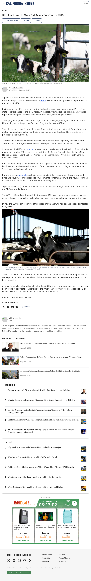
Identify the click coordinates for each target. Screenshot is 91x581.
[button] (74, 503)
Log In (86, 3)
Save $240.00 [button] (45, 537)
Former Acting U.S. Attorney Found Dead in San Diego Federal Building (47, 343)
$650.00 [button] (45, 533)
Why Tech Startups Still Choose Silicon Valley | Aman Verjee (34, 447)
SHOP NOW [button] (24, 540)
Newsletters (46, 561)
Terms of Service (64, 558)
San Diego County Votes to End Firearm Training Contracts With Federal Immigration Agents (40, 411)
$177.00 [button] (23, 533)
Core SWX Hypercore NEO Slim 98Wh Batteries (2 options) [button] (22, 526)
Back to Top (82, 576)
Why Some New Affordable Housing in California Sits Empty (34, 477)
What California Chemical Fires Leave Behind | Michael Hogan (35, 487)
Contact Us (46, 558)
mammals (22, 175)
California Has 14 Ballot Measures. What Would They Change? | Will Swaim (41, 467)
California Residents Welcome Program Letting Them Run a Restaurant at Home (43, 419)
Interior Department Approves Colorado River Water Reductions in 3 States (41, 400)
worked (30, 149)
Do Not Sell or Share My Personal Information (19, 572)
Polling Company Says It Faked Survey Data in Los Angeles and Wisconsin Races (51, 357)
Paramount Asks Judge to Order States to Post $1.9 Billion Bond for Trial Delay (50, 371)
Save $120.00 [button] (67, 537)
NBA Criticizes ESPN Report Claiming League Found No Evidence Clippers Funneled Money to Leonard (41, 431)
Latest (8, 442)
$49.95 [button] (67, 533)
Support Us (62, 561)
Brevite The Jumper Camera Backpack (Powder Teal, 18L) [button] (67, 526)
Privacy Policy (47, 555)
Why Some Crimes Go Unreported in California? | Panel (32, 457)
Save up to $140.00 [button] (24, 537)
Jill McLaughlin (17, 88)
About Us (62, 555)
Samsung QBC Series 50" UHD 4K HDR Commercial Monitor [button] (45, 526)
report (43, 100)
